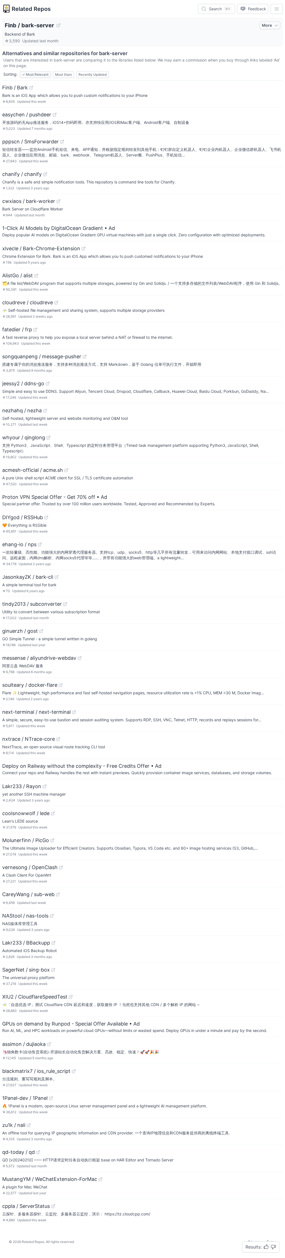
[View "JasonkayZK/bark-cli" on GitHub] (56, 577)
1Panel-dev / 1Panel (25, 1098)
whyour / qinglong (23, 437)
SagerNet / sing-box (26, 970)
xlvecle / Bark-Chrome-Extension (41, 248)
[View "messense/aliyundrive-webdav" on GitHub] (79, 658)
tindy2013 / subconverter (32, 604)
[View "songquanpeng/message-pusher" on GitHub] (84, 356)
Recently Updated (92, 74)
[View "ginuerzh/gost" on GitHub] (41, 631)
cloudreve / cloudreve (27, 302)
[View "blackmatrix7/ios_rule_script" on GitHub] (74, 1071)
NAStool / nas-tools (25, 916)
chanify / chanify (22, 174)
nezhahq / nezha (22, 410)
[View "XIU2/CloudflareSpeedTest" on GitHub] (70, 997)
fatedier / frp (17, 329)
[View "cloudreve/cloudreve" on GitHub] (56, 302)
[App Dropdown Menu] (277, 9)
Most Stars (63, 74)
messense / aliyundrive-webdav (39, 658)
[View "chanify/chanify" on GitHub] (45, 174)
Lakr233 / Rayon (21, 786)
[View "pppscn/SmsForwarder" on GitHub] (62, 141)
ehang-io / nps (19, 544)
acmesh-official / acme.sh (32, 470)
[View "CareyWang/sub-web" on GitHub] (58, 894)
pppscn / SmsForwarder (30, 141)
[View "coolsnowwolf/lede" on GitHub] (53, 813)
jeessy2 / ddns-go (23, 383)
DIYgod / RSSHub (22, 517)
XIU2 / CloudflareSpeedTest (34, 997)
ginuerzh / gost (20, 631)
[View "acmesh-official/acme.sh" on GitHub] (66, 470)
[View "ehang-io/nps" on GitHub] (40, 544)
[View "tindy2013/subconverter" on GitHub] (65, 604)
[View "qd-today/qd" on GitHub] (38, 1152)
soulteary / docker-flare (29, 685)
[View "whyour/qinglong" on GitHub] (48, 437)
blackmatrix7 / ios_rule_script (36, 1071)
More (267, 25)
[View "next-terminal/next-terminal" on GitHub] (74, 712)
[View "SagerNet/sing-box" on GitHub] (53, 970)
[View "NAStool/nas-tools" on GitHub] (52, 916)
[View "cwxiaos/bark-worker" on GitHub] (58, 201)
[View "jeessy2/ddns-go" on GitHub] (47, 383)
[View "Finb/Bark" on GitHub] (31, 87)
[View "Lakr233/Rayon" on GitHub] (44, 786)
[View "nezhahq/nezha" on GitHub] (45, 410)
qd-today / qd (18, 1152)
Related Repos (31, 9)
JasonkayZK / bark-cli (27, 577)
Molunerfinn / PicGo (25, 840)
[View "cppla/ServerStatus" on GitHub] (53, 1206)
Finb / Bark (15, 87)
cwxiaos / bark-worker (28, 201)
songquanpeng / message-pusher (41, 356)
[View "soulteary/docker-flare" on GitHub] (60, 685)
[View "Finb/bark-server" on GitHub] (58, 25)
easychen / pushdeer (26, 114)
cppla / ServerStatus (26, 1206)
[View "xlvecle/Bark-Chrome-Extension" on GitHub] (83, 248)
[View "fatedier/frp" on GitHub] (35, 329)
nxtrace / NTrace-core (28, 739)
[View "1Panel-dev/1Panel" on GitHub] (51, 1098)
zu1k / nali (13, 1125)
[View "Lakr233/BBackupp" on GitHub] (53, 943)
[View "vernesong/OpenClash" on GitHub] (61, 867)
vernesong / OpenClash (30, 867)
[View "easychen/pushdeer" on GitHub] (54, 114)
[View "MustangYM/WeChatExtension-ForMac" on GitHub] (100, 1179)
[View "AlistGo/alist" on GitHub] (36, 275)
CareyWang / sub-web (28, 894)
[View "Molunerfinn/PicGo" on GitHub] (52, 840)
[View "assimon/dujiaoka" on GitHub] (49, 1044)
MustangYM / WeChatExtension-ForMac (49, 1179)
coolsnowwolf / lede (26, 813)
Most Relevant (35, 74)
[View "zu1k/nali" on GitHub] (28, 1125)
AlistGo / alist (17, 275)
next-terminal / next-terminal (36, 712)
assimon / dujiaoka (24, 1044)
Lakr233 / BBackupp (26, 943)
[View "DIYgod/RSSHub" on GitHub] (46, 517)
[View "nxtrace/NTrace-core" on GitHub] (58, 739)
